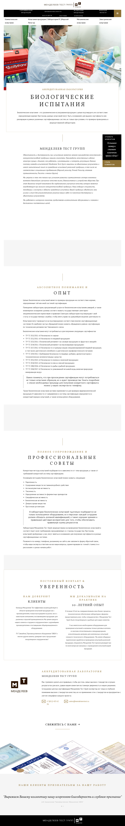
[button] (47, 15)
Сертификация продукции (26, 12)
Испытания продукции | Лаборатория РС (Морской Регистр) (48, 21)
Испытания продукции (79, 12)
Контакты (78, 16)
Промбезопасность (53, 12)
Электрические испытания (105, 21)
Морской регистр (103, 12)
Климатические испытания (11, 21)
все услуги (47, 16)
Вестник (63, 16)
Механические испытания (83, 21)
